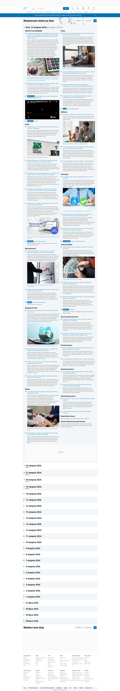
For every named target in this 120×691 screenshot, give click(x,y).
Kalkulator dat (62, 672)
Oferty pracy (86, 681)
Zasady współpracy (69, 426)
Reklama (81, 688)
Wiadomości (86, 657)
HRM (37, 665)
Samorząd (64, 174)
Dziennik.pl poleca (67, 369)
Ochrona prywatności (33, 688)
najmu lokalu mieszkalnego (39, 302)
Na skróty (86, 670)
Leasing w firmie (63, 663)
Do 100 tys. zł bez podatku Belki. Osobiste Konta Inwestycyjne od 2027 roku (42, 345)
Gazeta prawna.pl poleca (69, 317)
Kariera (65, 688)
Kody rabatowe (87, 675)
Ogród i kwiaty (87, 663)
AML (73, 665)
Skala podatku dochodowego (78, 680)
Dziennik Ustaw (51, 672)
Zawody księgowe (26, 663)
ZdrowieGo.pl (87, 672)
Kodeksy (49, 680)
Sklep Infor (50, 665)
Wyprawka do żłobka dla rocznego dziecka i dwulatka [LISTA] (78, 114)
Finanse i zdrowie (63, 665)
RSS (70, 688)
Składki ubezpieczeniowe (77, 675)
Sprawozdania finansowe (77, 663)
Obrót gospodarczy (27, 660)
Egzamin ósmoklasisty (40, 681)
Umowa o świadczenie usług (78, 241)
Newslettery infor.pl (68, 416)
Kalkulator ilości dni (64, 674)
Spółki (61, 659)
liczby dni (36, 121)
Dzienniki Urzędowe (52, 675)
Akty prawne (50, 670)
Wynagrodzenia (39, 659)
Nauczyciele (38, 675)
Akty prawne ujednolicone (53, 678)
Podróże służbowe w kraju (77, 672)
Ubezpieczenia (38, 660)
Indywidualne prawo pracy (41, 657)
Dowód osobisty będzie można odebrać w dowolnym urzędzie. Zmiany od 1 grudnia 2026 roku (58, 15)
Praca (49, 663)
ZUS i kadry (25, 662)
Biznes (41, 12)
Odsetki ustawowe (75, 678)
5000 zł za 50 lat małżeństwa (68, 68)
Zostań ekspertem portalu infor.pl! (73, 421)
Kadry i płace (26, 678)
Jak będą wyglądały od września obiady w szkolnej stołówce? (78, 161)
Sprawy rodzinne (51, 657)
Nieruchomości (78, 12)
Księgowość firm (31, 308)
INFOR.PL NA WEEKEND (33, 31)
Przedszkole (38, 672)
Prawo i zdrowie (51, 666)
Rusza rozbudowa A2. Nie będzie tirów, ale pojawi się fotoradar (78, 359)
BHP (36, 663)
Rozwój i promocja (27, 677)
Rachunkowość (26, 659)
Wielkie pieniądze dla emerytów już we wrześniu (72, 279)
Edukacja (86, 12)
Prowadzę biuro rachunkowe (77, 659)
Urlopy (37, 662)
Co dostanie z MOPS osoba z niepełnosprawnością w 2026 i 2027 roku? (77, 211)
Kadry (36, 12)
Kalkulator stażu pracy (64, 678)
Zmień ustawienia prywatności (47, 688)
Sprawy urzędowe (51, 662)
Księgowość (29, 12)
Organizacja (25, 672)
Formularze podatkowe (89, 678)
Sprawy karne (50, 659)
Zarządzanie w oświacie (40, 678)
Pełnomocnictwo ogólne (73, 108)
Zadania (25, 675)
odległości (71, 309)
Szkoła (37, 674)
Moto (71, 12)
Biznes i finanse (63, 657)
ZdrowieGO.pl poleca (68, 396)
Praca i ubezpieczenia (64, 660)
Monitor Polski (50, 674)
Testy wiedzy (38, 683)
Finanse (86, 660)
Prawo (56, 12)
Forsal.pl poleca (66, 345)
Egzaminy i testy (39, 677)
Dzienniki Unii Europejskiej (53, 677)
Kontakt (75, 688)
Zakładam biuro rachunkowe (77, 657)
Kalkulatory (62, 670)
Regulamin (59, 688)
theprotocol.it (87, 680)
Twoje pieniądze (64, 12)
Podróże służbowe (75, 677)
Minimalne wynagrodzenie (77, 674)
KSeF (92, 12)
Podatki (24, 657)
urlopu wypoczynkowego (40, 241)
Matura (37, 680)
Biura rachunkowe (76, 655)
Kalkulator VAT (63, 675)
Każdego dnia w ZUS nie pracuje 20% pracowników (37, 157)
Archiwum (86, 674)
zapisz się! (86, 418)
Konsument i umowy (52, 660)
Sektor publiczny (49, 12)
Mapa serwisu (89, 688)
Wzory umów (87, 677)
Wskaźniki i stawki (76, 670)
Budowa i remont (87, 662)
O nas (24, 688)
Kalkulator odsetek (63, 677)
